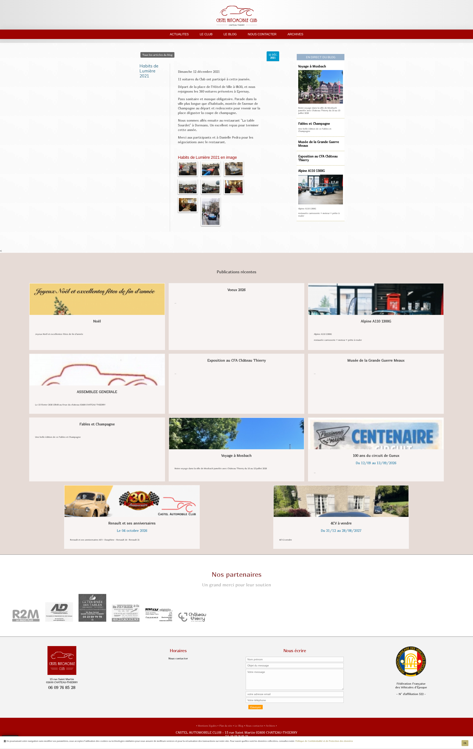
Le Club (206, 34)
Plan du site (226, 725)
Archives (295, 34)
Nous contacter (262, 34)
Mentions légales (207, 725)
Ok (465, 743)
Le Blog (230, 34)
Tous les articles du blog (157, 54)
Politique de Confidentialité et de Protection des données (324, 741)
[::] (188, 168)
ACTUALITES (179, 34)
